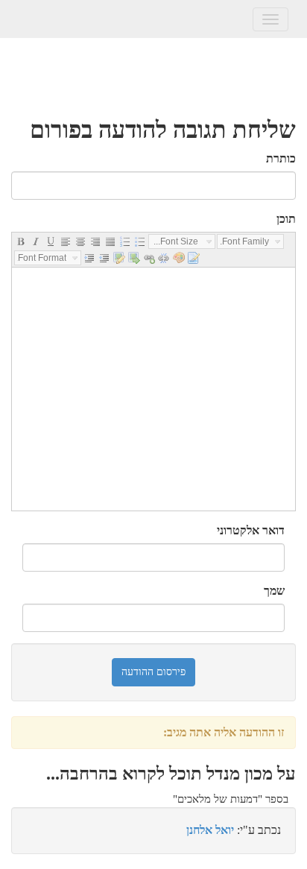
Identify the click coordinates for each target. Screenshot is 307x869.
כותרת (281, 158)
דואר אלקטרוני (251, 530)
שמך (274, 590)
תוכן (286, 218)
